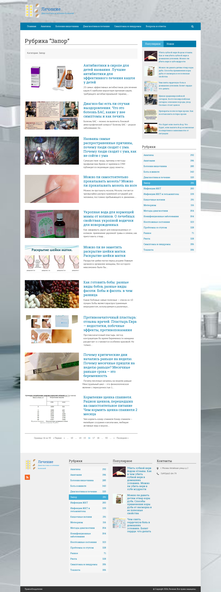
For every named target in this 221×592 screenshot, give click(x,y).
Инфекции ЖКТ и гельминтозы (169, 194)
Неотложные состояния (169, 221)
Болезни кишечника (67, 26)
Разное (169, 233)
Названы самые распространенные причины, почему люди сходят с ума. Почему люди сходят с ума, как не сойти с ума (110, 147)
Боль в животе (169, 171)
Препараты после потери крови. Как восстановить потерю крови (176, 112)
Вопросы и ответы (156, 26)
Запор (169, 182)
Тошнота (169, 249)
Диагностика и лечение (96, 26)
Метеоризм (169, 205)
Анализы (46, 26)
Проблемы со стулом (169, 227)
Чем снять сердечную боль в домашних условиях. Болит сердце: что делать (175, 85)
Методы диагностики (169, 210)
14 (80, 438)
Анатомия (169, 160)
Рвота (169, 238)
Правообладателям (33, 589)
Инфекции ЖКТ (169, 188)
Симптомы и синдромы (127, 26)
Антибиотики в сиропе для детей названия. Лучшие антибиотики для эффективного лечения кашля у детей (109, 73)
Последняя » (123, 438)
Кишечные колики (169, 199)
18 (98, 438)
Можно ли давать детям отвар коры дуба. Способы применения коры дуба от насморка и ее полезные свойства (176, 72)
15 (84, 438)
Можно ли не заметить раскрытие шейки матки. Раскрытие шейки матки (104, 251)
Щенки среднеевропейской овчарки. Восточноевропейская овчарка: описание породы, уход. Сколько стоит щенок (175, 100)
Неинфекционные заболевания (169, 216)
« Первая (57, 438)
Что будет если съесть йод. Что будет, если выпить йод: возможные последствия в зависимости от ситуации (176, 129)
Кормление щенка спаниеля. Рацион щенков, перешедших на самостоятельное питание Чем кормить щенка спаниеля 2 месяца (110, 405)
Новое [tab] (170, 43)
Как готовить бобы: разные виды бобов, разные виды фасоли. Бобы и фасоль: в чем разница (107, 288)
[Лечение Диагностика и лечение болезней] (49, 17)
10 (72, 438)
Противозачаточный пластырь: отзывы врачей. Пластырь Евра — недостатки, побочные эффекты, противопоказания (110, 323)
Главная (31, 26)
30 (106, 438)
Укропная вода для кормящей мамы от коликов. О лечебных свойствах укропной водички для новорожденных (109, 218)
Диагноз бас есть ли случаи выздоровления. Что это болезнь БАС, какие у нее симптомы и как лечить (106, 110)
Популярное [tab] (153, 43)
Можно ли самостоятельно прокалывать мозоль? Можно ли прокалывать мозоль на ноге (110, 181)
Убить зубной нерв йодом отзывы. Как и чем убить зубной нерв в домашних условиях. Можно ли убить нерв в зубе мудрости (176, 57)
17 (93, 438)
